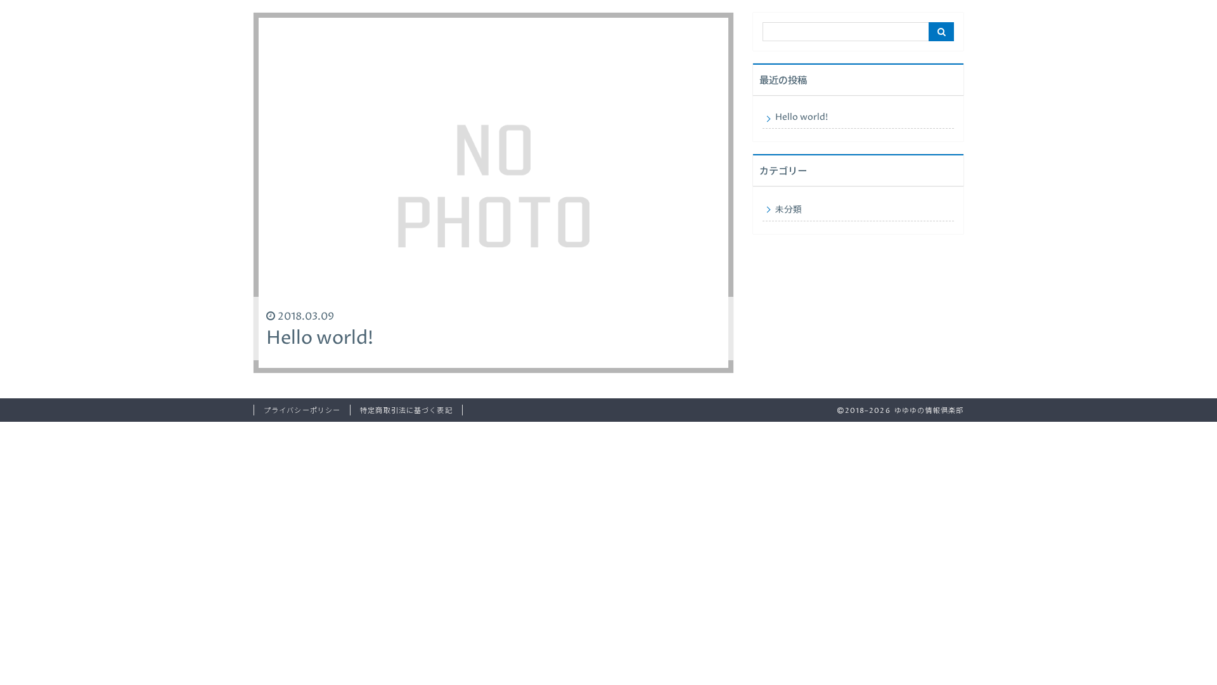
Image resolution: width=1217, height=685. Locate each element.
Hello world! (801, 117)
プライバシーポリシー (302, 410)
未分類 (788, 210)
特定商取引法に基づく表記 (406, 410)
